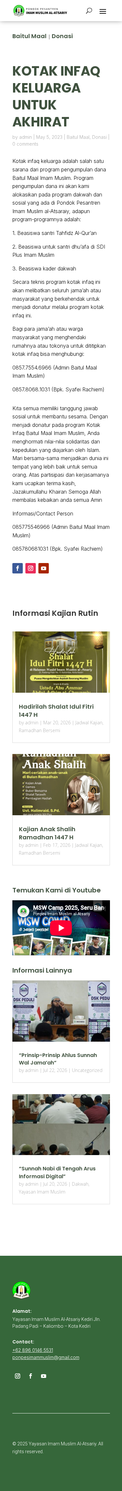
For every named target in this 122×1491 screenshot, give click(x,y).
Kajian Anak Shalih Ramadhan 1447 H (47, 833)
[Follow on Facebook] (17, 568)
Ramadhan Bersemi (39, 730)
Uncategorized (87, 1070)
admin (25, 137)
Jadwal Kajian (88, 722)
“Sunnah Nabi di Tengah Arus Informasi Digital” (57, 1172)
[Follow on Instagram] (30, 568)
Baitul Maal (29, 36)
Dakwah (80, 1184)
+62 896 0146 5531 (32, 1350)
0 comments (25, 144)
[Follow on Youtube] (43, 568)
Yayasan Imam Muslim (42, 1192)
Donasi (62, 36)
